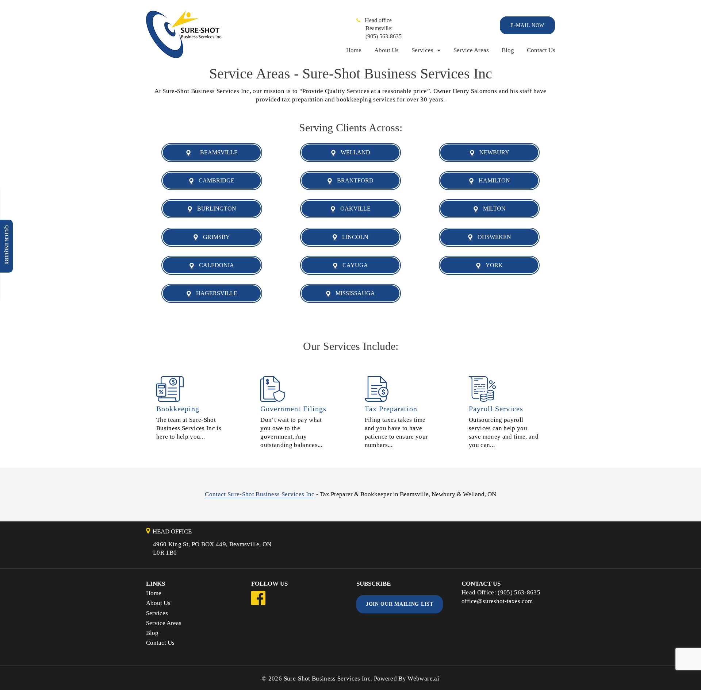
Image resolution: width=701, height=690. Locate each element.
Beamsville (214, 152)
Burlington (214, 208)
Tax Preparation (391, 409)
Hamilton (492, 180)
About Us (386, 50)
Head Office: (479, 592)
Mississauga (353, 293)
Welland (353, 152)
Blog (508, 50)
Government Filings (293, 409)
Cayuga (353, 265)
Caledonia (214, 265)
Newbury (492, 152)
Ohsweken (492, 237)
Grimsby (214, 237)
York (492, 265)
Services (422, 50)
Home (353, 50)
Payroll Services (496, 409)
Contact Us (541, 50)
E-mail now (527, 25)
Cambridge (214, 180)
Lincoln (353, 237)
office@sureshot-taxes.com (497, 601)
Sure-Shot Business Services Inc (327, 678)
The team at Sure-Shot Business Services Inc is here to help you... (188, 428)
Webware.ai (423, 678)
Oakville (353, 208)
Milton (492, 208)
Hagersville (214, 293)
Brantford (353, 180)
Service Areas (471, 50)
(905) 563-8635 (383, 36)
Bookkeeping (177, 409)
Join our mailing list (399, 604)
